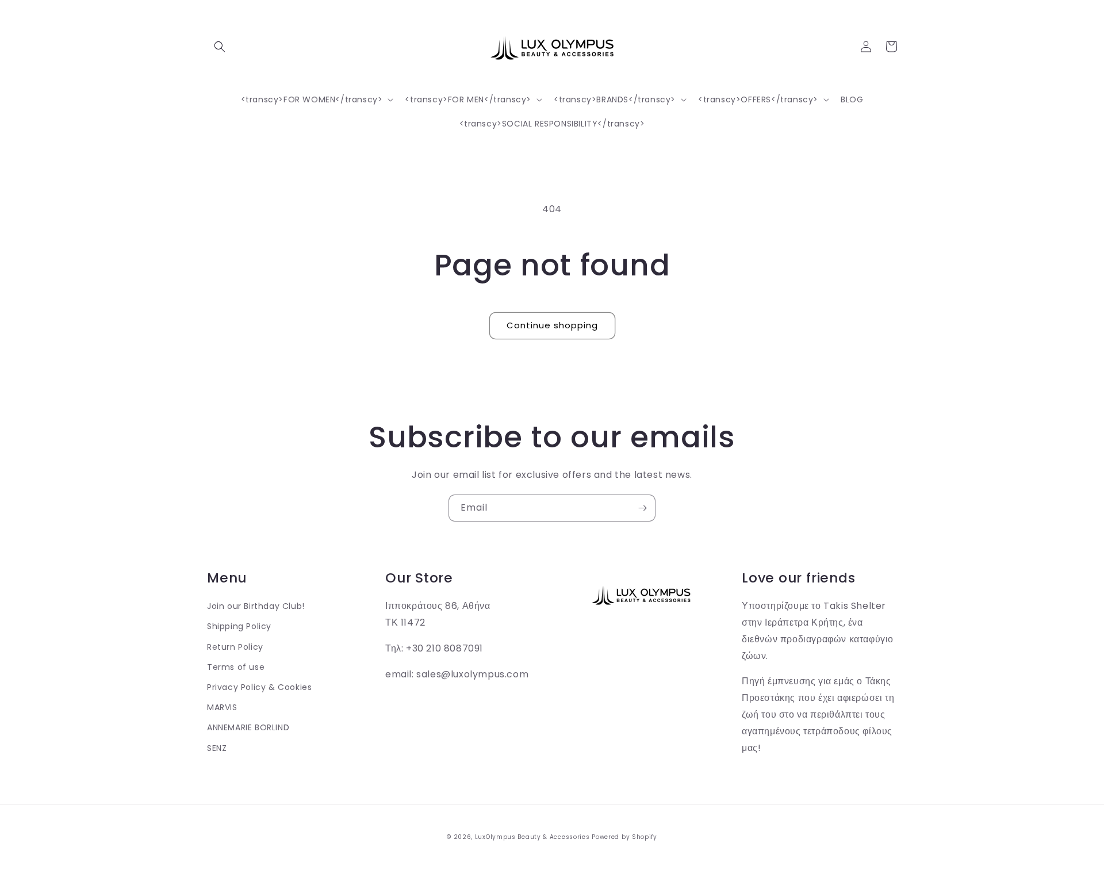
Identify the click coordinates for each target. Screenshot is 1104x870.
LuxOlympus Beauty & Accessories (532, 837)
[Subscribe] (642, 508)
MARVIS (222, 707)
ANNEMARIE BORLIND (248, 727)
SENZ (217, 748)
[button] (219, 46)
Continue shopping (552, 325)
